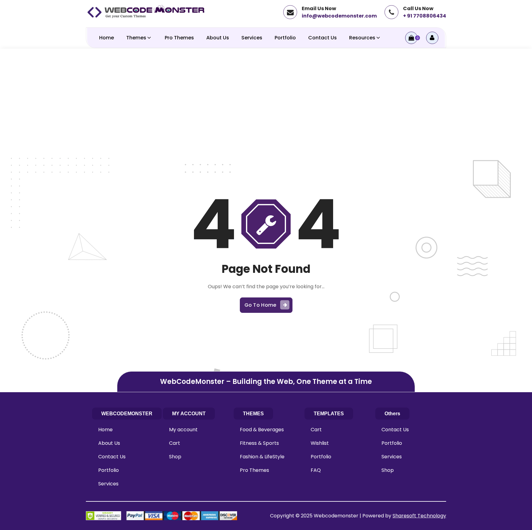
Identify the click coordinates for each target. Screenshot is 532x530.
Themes (136, 37)
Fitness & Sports (259, 443)
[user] (432, 38)
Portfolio (285, 37)
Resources (362, 37)
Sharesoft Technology (419, 515)
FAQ (316, 470)
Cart (174, 443)
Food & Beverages (262, 429)
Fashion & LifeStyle (262, 456)
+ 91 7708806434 (424, 15)
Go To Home (260, 305)
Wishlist (320, 443)
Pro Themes (179, 37)
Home (106, 37)
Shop (175, 456)
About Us (217, 37)
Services (251, 37)
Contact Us (322, 37)
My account (183, 429)
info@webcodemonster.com (339, 15)
